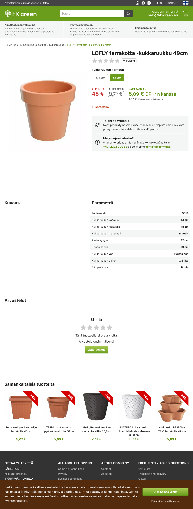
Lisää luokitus (96, 349)
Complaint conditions (71, 468)
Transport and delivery (152, 473)
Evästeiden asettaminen (165, 501)
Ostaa (142, 478)
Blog (159, 3)
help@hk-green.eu (163, 15)
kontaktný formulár (158, 146)
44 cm (117, 78)
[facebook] (143, 3)
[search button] (128, 13)
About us (106, 473)
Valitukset (144, 468)
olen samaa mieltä (165, 491)
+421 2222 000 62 (115, 146)
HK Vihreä (10, 8)
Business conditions (70, 478)
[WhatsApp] (137, 3)
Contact (172, 3)
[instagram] (149, 3)
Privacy (62, 473)
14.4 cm (100, 78)
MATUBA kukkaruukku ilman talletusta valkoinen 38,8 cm (134, 431)
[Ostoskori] (185, 14)
